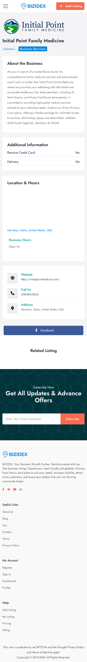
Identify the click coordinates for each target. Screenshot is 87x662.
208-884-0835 (29, 294)
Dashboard (9, 581)
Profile (6, 588)
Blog (5, 518)
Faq (4, 525)
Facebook (46, 330)
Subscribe (72, 418)
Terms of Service (42, 652)
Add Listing (73, 6)
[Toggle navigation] (6, 6)
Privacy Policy (10, 545)
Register (7, 568)
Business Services (33, 49)
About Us (7, 512)
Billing (6, 630)
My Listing (8, 617)
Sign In (6, 574)
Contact (7, 532)
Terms (6, 539)
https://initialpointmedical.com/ (40, 279)
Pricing (6, 623)
